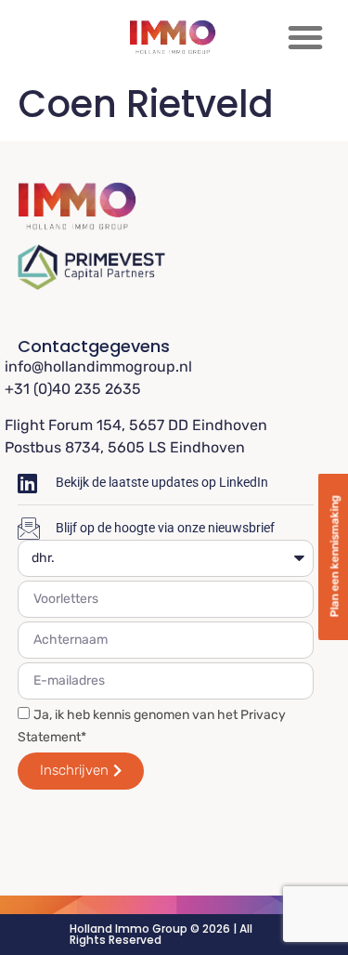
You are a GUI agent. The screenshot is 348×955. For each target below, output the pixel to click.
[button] (305, 37)
